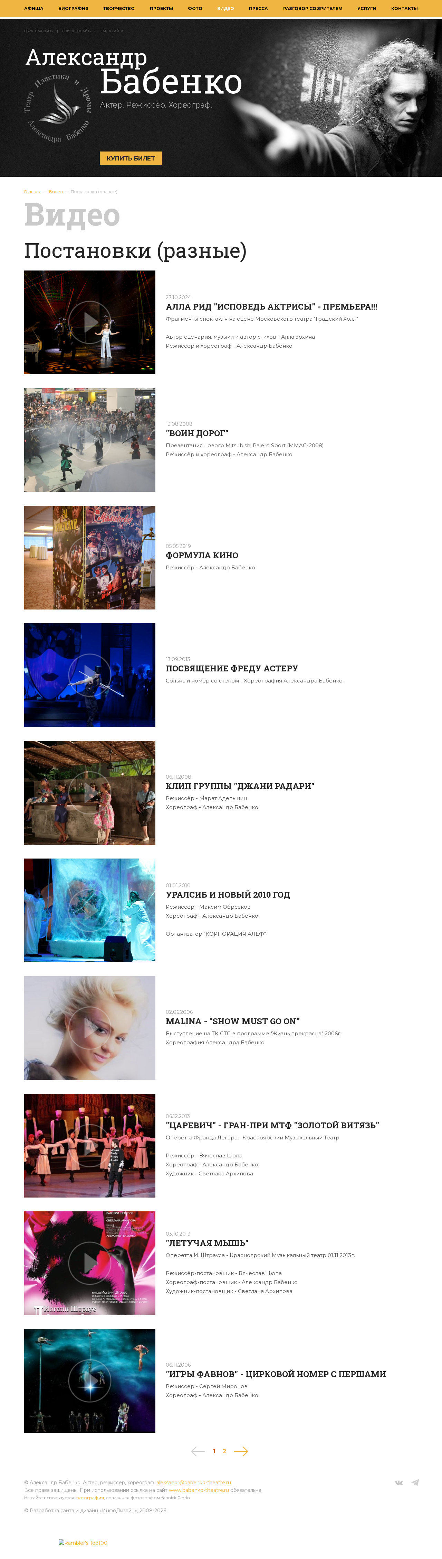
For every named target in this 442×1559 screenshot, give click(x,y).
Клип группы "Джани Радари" (240, 785)
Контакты (404, 8)
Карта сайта (111, 31)
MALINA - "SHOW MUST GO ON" (233, 1021)
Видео (225, 8)
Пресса (258, 8)
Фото (195, 8)
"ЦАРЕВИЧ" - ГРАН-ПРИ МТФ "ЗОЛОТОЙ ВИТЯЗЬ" (272, 1125)
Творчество (119, 8)
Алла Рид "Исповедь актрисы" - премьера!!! (271, 306)
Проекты (161, 8)
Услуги (366, 8)
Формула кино (202, 555)
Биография (73, 8)
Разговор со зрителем (313, 8)
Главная (32, 191)
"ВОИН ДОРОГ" (197, 433)
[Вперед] (241, 1451)
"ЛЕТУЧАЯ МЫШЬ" (207, 1242)
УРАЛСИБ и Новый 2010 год (228, 894)
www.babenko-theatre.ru (199, 1490)
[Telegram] (415, 1483)
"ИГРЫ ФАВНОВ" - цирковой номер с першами (276, 1373)
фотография (89, 1497)
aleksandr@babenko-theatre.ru (193, 1482)
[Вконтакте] (399, 1483)
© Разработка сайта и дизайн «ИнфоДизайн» (80, 1510)
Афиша (34, 8)
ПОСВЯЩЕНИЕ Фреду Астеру (232, 668)
